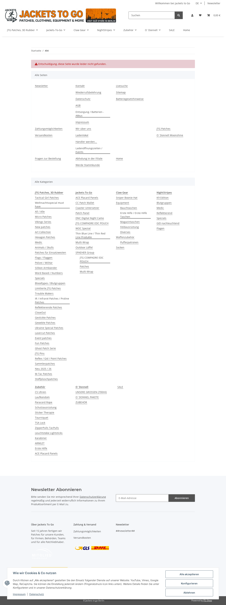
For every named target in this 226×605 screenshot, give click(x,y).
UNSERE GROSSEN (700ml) (91, 392)
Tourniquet (41, 417)
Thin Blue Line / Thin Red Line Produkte (90, 235)
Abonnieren (182, 498)
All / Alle (40, 211)
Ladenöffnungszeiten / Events (89, 150)
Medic (38, 242)
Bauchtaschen (128, 208)
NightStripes (164, 192)
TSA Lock (40, 422)
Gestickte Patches (45, 317)
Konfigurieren (189, 583)
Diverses (125, 232)
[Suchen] (179, 15)
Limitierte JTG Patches (48, 288)
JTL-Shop (207, 600)
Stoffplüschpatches (46, 379)
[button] (192, 15)
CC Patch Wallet (85, 202)
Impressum (19, 594)
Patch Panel (82, 213)
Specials (40, 278)
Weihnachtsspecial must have (49, 204)
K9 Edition (163, 197)
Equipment (122, 202)
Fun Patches (42, 343)
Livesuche (122, 85)
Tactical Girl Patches (47, 197)
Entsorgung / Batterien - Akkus (90, 113)
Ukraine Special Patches (49, 327)
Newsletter (213, 3)
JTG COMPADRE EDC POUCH (92, 223)
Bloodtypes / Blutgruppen (50, 283)
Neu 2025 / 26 (43, 368)
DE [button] (197, 3)
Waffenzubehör (125, 237)
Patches (84, 266)
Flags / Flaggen (43, 257)
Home (186, 30)
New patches (42, 227)
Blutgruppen (164, 202)
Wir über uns (83, 128)
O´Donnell (82, 387)
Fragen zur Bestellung (48, 158)
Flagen (160, 228)
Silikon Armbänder (46, 268)
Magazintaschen (130, 221)
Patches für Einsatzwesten (50, 252)
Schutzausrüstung (45, 407)
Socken (120, 247)
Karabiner (41, 438)
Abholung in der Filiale (89, 158)
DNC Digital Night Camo (90, 218)
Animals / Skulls (44, 247)
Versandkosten (43, 135)
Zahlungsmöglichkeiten (49, 128)
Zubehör (40, 387)
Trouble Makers (44, 293)
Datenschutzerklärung (93, 496)
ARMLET (39, 443)
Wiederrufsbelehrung (88, 92)
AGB (78, 105)
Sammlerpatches (45, 363)
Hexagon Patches (45, 237)
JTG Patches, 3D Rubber (49, 192)
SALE (120, 387)
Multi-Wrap (82, 242)
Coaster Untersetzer (87, 208)
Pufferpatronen (129, 242)
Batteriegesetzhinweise (130, 99)
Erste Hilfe (41, 448)
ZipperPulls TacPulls (47, 427)
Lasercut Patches (45, 333)
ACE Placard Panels (87, 197)
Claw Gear (122, 192)
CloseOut (40, 312)
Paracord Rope (43, 402)
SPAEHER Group (85, 252)
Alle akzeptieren (189, 574)
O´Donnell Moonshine (170, 135)
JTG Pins (39, 353)
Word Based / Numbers (49, 273)
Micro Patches (43, 216)
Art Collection (43, 232)
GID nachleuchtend (168, 223)
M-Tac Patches (43, 374)
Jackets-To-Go (84, 192)
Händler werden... (86, 141)
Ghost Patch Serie (45, 348)
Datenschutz (36, 594)
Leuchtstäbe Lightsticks (49, 433)
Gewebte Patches (45, 322)
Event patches (43, 338)
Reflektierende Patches (48, 307)
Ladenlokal (82, 135)
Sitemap (121, 92)
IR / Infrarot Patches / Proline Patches (52, 300)
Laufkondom (42, 397)
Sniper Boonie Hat (126, 197)
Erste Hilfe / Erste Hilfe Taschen (133, 214)
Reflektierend (164, 213)
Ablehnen (189, 592)
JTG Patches (163, 128)
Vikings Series (43, 221)
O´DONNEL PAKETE (87, 397)
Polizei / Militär (44, 262)
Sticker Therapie (44, 412)
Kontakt (80, 85)
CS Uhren (40, 392)
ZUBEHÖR (81, 402)
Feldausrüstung (129, 227)
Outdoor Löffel (84, 247)
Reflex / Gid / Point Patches (51, 358)
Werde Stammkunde (88, 165)
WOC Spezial (83, 228)
